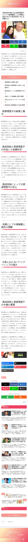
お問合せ (7, 534)
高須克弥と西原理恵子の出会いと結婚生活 (15, 86)
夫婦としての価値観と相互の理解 (14, 96)
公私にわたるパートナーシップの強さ (15, 101)
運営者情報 (20, 534)
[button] (22, 46)
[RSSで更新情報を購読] (20, 397)
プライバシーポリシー (14, 537)
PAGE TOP (25, 524)
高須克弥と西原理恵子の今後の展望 (15, 105)
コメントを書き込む (14, 515)
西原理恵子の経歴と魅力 (12, 82)
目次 (12, 77)
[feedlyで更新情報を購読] (7, 397)
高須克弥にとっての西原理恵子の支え (15, 92)
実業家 (4, 377)
